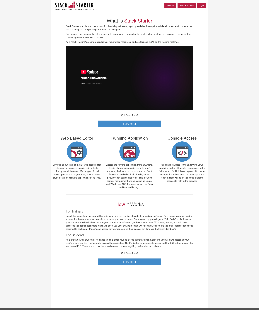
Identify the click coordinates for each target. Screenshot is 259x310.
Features (170, 5)
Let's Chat (129, 124)
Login (201, 5)
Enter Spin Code (187, 5)
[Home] (79, 4)
